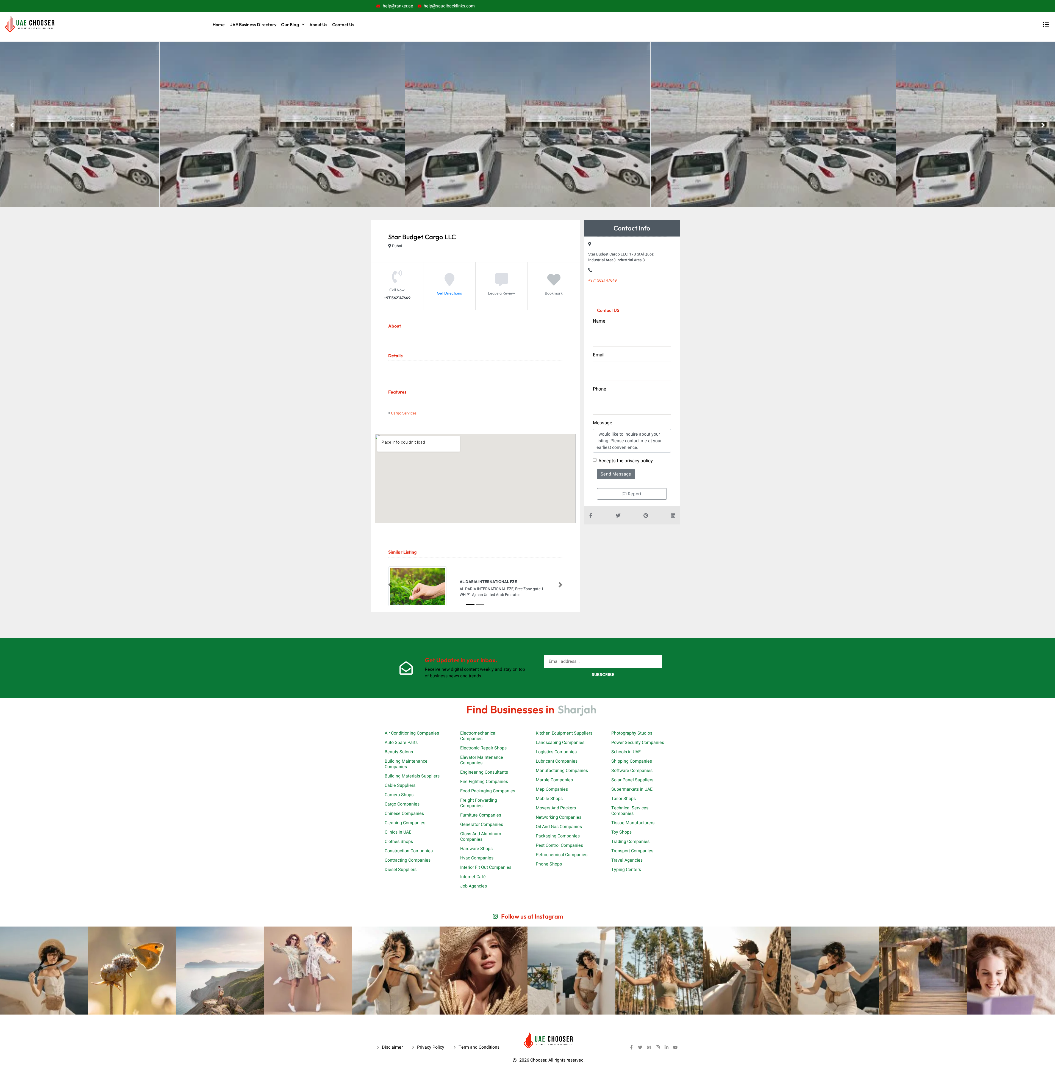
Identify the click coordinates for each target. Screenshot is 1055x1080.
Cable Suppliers (400, 785)
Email (598, 354)
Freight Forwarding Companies (478, 803)
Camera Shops (399, 795)
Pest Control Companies (559, 845)
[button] (390, 584)
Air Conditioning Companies (412, 733)
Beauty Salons (399, 752)
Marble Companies (554, 780)
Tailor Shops (623, 798)
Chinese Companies (404, 813)
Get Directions (449, 293)
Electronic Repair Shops (483, 748)
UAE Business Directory (252, 24)
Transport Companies (632, 851)
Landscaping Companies (560, 742)
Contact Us (343, 24)
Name (599, 321)
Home (219, 24)
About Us (318, 24)
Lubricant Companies (557, 761)
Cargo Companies (402, 804)
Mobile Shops (549, 798)
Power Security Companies (637, 742)
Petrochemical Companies (561, 854)
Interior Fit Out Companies (485, 867)
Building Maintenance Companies (406, 764)
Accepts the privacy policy (625, 460)
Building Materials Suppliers (412, 776)
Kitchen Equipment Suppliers (564, 733)
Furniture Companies (480, 815)
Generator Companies (481, 824)
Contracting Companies (408, 860)
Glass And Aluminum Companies (480, 837)
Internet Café (473, 876)
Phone (599, 389)
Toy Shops (621, 832)
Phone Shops (549, 864)
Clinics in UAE (398, 832)
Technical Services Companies (629, 811)
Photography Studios (631, 733)
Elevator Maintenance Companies (481, 760)
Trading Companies (630, 841)
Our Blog (290, 24)
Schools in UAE (626, 752)
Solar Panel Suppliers (632, 780)
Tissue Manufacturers (632, 823)
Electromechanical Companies (478, 736)
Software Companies (632, 770)
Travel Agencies (627, 860)
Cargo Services (404, 413)
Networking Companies (558, 817)
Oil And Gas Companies (559, 826)
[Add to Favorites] (553, 284)
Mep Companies (552, 789)
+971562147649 (602, 280)
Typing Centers (626, 869)
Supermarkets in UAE (632, 789)
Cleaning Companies (405, 823)
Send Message (616, 474)
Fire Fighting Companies (484, 781)
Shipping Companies (631, 761)
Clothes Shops (399, 841)
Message (602, 422)
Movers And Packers (556, 808)
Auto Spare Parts (401, 742)
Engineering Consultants (484, 772)
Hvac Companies (476, 858)
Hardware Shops (476, 848)
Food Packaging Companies (487, 791)
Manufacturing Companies (562, 770)
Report (633, 494)
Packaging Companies (558, 836)
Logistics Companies (556, 752)
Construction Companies (409, 851)
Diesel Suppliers (401, 869)
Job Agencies (473, 886)
